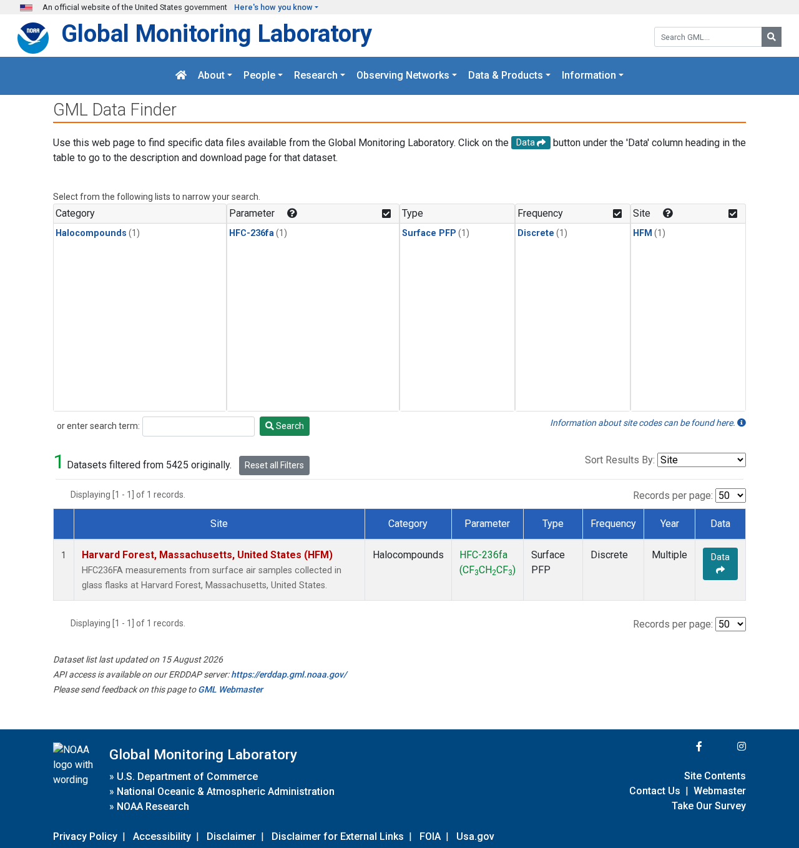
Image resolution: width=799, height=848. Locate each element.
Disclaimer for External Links (338, 836)
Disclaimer (231, 836)
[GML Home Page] (181, 76)
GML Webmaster (230, 689)
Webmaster (720, 791)
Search (289, 426)
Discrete (535, 233)
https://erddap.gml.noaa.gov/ (288, 674)
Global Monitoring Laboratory (216, 33)
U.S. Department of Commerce (187, 776)
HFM (642, 233)
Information (589, 76)
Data (720, 557)
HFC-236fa (251, 233)
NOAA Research (153, 806)
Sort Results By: (620, 460)
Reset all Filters (274, 465)
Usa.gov (475, 836)
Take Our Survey (709, 806)
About (211, 76)
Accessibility (162, 836)
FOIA (430, 836)
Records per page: (673, 495)
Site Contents (715, 776)
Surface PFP (429, 233)
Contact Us (654, 791)
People (259, 76)
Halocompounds (91, 233)
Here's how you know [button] (273, 7)
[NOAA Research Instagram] (725, 746)
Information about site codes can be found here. (643, 423)
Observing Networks (402, 76)
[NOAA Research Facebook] (682, 746)
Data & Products (505, 76)
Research (316, 76)
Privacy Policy (85, 836)
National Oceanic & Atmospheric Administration (226, 791)
